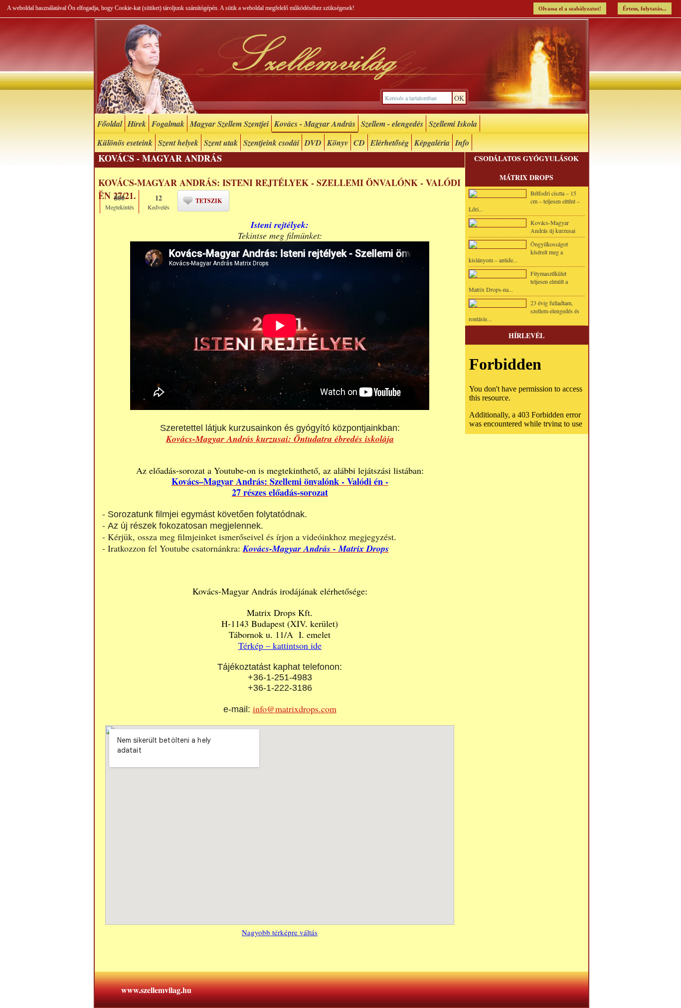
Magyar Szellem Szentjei (229, 123)
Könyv (337, 142)
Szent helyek (178, 142)
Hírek (137, 123)
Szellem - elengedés (392, 123)
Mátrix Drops (526, 177)
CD (359, 142)
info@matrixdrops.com (295, 709)
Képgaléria (432, 142)
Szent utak (221, 142)
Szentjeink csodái (271, 142)
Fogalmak (168, 123)
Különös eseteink (125, 142)
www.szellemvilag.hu (156, 990)
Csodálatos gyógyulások (526, 158)
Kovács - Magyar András (314, 123)
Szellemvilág (341, 66)
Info (462, 142)
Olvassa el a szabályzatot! (569, 8)
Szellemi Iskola (453, 123)
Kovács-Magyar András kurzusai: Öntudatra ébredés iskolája (280, 438)
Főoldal (109, 123)
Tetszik (208, 201)
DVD (313, 142)
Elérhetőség (389, 142)
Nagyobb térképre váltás (280, 932)
